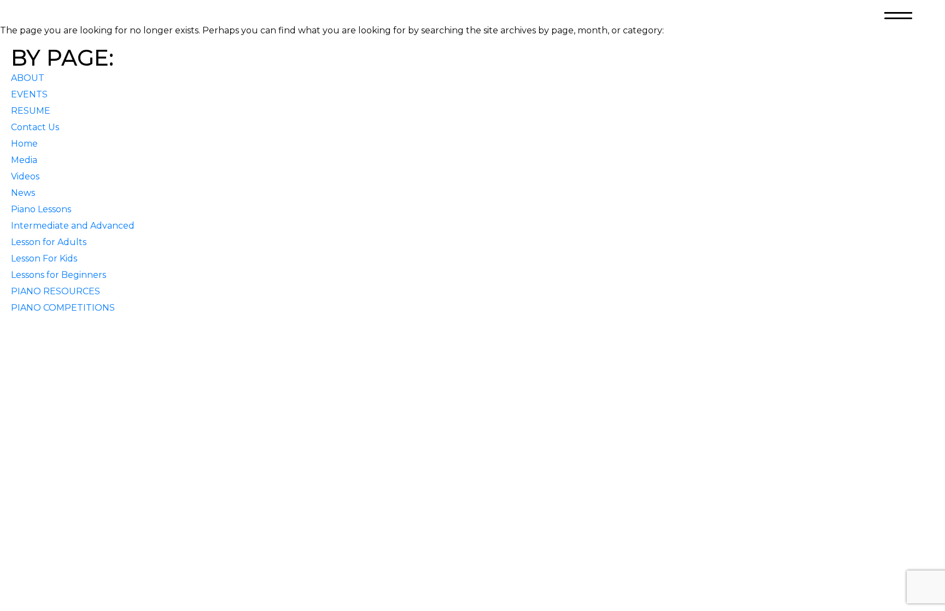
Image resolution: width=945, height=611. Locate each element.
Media (24, 160)
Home (24, 143)
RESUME (30, 111)
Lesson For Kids (44, 258)
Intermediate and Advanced (73, 225)
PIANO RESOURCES (55, 291)
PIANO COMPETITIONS (63, 307)
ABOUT (27, 78)
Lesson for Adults (48, 242)
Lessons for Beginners (58, 275)
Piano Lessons (41, 209)
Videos (25, 176)
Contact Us (35, 127)
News (23, 193)
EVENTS (29, 94)
